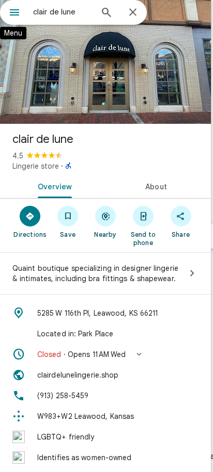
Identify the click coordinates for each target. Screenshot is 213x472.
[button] (105, 354)
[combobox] (62, 12)
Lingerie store (35, 166)
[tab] (52, 185)
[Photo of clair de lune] (105, 62)
